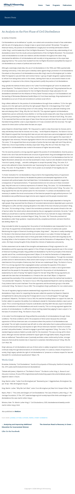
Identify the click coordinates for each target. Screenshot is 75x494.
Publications (67, 5)
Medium (18, 411)
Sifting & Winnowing (14, 4)
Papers (31, 418)
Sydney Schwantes (40, 418)
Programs (56, 5)
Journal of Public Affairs (19, 418)
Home (40, 5)
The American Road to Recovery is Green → (56, 424)
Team (48, 5)
